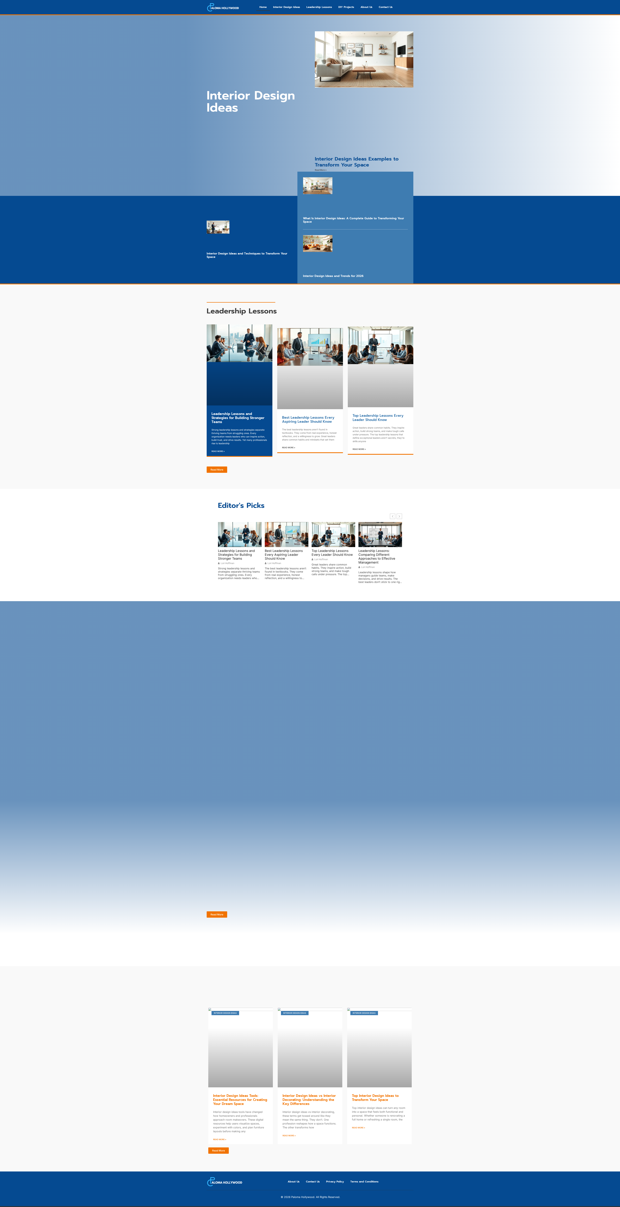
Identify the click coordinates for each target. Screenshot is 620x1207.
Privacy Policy (335, 1182)
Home (263, 7)
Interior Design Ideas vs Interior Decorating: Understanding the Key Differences (309, 1099)
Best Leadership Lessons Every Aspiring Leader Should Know (308, 419)
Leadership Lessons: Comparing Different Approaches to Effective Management (376, 556)
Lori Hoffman (227, 563)
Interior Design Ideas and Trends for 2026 (333, 276)
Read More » (320, 170)
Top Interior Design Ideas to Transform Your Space (375, 1097)
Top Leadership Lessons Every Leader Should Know (378, 417)
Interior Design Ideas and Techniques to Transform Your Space (247, 255)
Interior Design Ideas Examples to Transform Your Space (357, 162)
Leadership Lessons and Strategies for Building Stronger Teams (238, 418)
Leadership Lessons (319, 7)
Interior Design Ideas (286, 7)
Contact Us (386, 7)
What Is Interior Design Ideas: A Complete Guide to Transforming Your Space (353, 220)
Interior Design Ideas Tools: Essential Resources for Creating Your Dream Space (240, 1099)
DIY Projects (346, 7)
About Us (366, 7)
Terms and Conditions (364, 1182)
